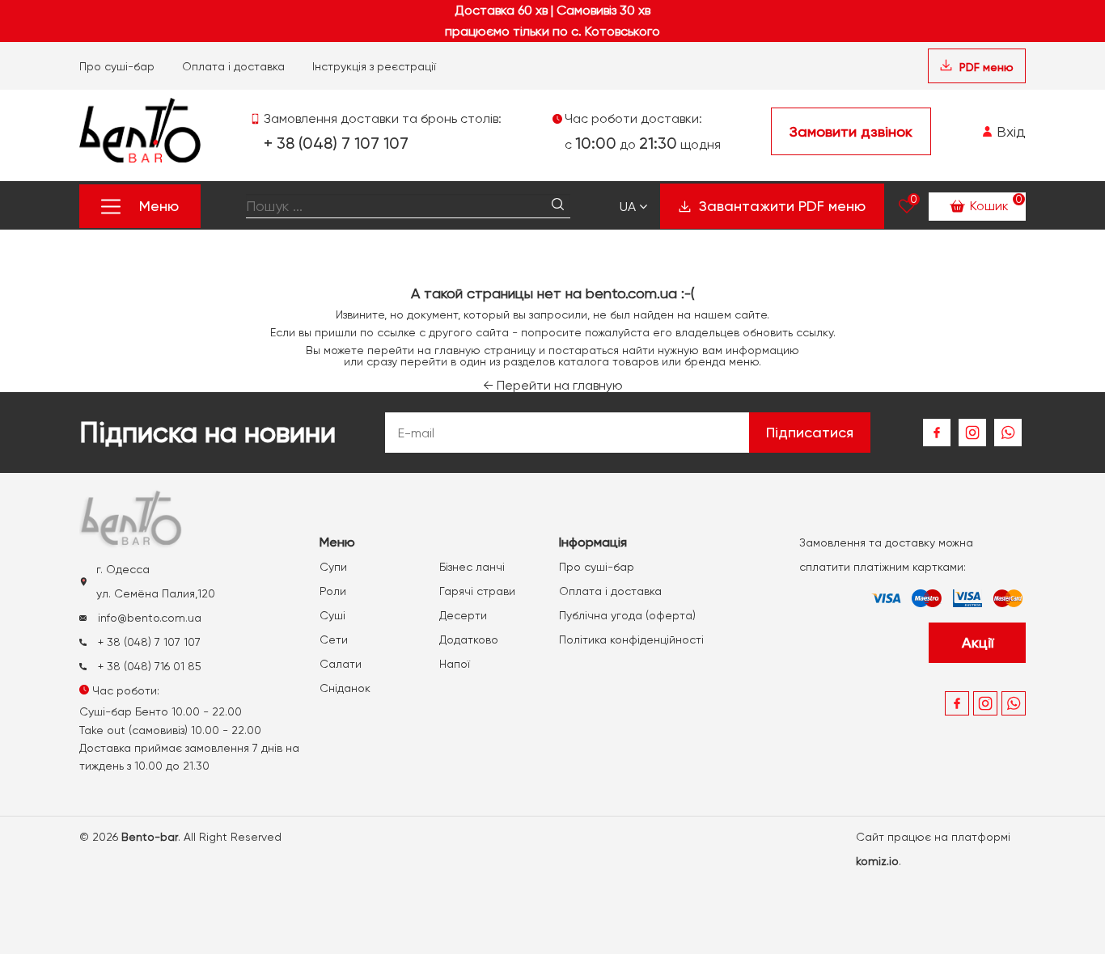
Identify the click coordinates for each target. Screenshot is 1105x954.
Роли (333, 591)
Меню (159, 205)
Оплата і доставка (233, 66)
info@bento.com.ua (148, 617)
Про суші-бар (117, 66)
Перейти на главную (553, 385)
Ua (629, 206)
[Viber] (1008, 432)
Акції (977, 642)
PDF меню (985, 67)
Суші (332, 615)
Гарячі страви (477, 591)
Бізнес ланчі (472, 566)
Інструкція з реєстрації (374, 66)
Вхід (1009, 131)
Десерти (463, 615)
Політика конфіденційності (631, 639)
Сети (334, 639)
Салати (341, 663)
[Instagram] (972, 432)
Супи (333, 566)
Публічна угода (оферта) (627, 615)
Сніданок (345, 688)
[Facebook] (936, 432)
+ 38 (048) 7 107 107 (336, 143)
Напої (454, 663)
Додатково (468, 639)
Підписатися (809, 432)
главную (457, 350)
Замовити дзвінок (851, 131)
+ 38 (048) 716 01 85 (148, 666)
